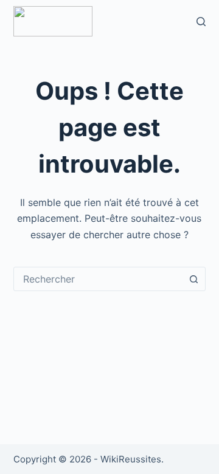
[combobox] (98, 279)
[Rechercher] (201, 21)
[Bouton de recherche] (193, 278)
